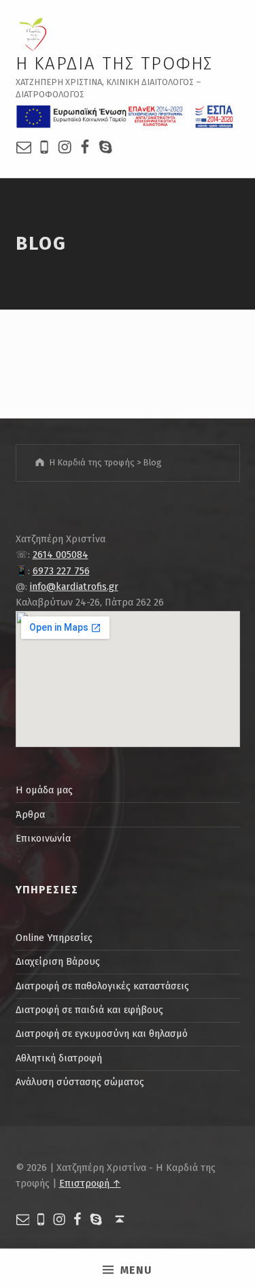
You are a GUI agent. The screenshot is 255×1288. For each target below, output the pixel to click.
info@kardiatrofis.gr (74, 586)
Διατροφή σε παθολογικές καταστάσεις (102, 986)
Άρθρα (30, 814)
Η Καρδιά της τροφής (115, 63)
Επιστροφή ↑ (90, 1183)
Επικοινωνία (43, 838)
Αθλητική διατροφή (59, 1058)
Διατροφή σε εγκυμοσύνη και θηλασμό (102, 1033)
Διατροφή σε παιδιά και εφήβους (89, 1010)
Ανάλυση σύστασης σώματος (80, 1082)
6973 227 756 (61, 571)
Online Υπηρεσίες (54, 937)
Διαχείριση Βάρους (58, 961)
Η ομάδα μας (44, 790)
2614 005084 (60, 554)
